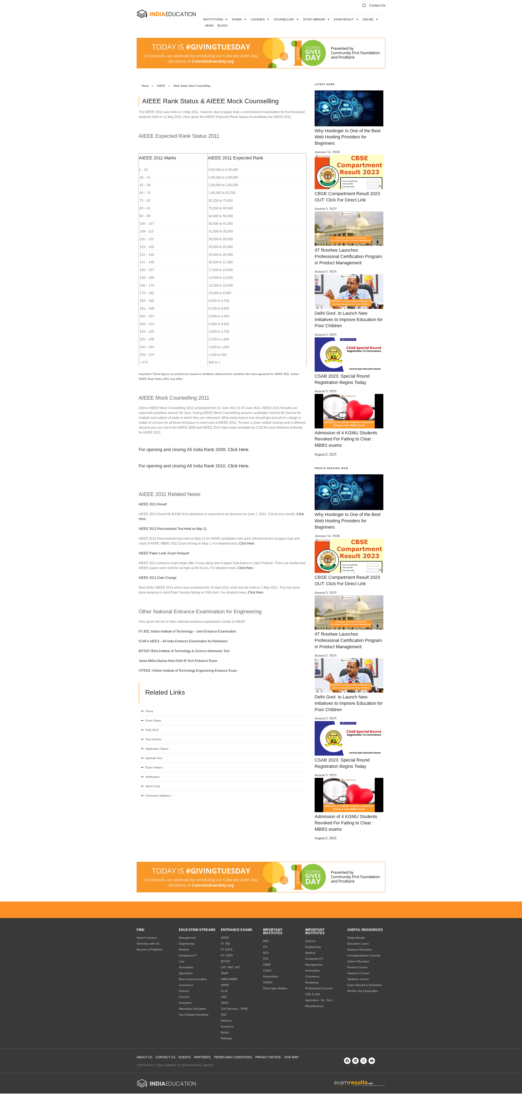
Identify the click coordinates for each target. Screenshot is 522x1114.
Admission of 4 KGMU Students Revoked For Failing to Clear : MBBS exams (346, 439)
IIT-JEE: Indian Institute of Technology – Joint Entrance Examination (187, 631)
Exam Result (344, 19)
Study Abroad (314, 19)
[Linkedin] (355, 1060)
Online (368, 19)
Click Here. (256, 592)
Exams (237, 19)
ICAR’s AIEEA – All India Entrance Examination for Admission (183, 641)
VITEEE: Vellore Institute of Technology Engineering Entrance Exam (188, 670)
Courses (258, 19)
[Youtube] (371, 1060)
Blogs (222, 25)
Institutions (213, 19)
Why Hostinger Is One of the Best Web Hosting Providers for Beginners (347, 137)
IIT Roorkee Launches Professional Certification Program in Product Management (348, 256)
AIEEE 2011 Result (153, 504)
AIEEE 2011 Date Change (158, 577)
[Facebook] (347, 1060)
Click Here (238, 449)
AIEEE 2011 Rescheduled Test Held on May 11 (173, 528)
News (209, 25)
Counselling (284, 19)
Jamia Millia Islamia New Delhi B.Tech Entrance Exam (178, 661)
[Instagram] (363, 1060)
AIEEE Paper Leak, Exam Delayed (164, 553)
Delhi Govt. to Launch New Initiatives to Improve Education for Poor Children (349, 319)
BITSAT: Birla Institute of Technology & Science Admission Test (184, 651)
